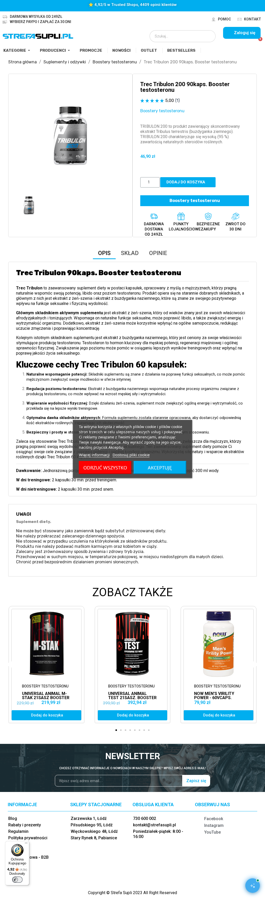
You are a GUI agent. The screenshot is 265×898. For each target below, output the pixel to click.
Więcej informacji (94, 454)
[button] (21, 135)
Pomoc (224, 19)
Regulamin (18, 831)
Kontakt (252, 19)
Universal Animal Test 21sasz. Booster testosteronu (132, 697)
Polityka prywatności (27, 837)
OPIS (104, 253)
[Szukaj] (208, 36)
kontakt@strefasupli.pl (154, 824)
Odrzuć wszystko (105, 468)
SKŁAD (130, 253)
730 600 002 (144, 818)
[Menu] (26, 844)
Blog (12, 818)
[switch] (17, 880)
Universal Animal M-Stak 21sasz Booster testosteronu (45, 697)
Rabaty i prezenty (24, 824)
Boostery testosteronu (162, 110)
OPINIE (158, 253)
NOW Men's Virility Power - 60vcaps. (214, 695)
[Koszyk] (258, 42)
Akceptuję (160, 468)
